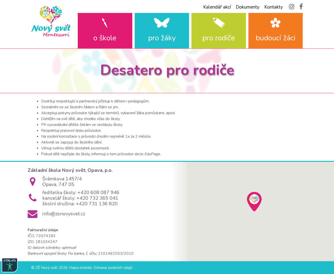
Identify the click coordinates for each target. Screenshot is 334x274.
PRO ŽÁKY (162, 38)
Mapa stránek (80, 267)
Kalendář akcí (217, 7)
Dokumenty (247, 7)
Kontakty (273, 7)
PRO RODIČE (218, 38)
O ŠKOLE (104, 38)
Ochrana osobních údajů (112, 267)
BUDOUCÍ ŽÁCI (275, 38)
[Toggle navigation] (34, 41)
